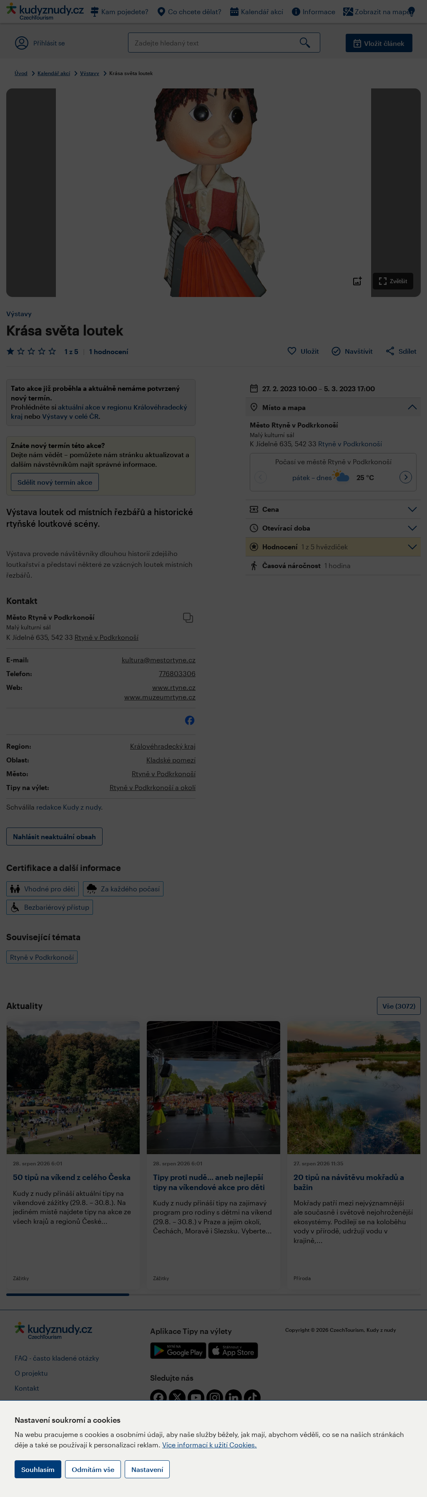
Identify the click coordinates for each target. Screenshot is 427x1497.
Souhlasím (38, 1469)
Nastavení (147, 1469)
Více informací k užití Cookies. (209, 1445)
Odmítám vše (93, 1469)
